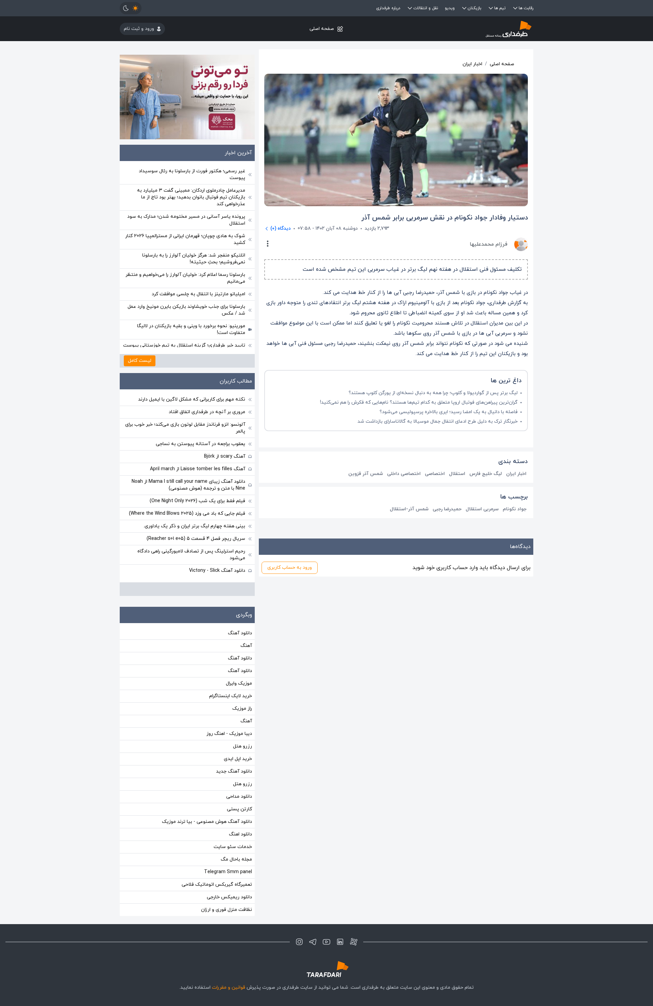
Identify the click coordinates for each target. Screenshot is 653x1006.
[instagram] (299, 942)
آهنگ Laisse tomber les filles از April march (197, 469)
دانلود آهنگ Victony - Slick (217, 570)
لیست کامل (139, 360)
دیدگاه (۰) (280, 228)
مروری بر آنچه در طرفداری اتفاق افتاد (207, 412)
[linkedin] (340, 942)
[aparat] (354, 942)
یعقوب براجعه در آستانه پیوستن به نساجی (200, 444)
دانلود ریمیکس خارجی (229, 897)
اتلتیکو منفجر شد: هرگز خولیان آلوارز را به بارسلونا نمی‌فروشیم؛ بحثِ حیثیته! (193, 258)
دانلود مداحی (239, 796)
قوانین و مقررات (228, 987)
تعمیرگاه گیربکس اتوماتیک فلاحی (217, 884)
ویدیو (450, 8)
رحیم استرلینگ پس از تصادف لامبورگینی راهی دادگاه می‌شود (191, 554)
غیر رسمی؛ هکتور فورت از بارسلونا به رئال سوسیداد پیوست (192, 174)
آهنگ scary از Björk (224, 456)
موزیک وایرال (239, 683)
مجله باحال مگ (236, 859)
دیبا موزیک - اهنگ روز (229, 733)
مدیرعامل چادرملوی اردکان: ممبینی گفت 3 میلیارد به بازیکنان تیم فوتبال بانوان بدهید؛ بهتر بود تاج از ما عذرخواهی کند (191, 197)
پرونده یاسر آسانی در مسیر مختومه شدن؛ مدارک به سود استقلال (186, 220)
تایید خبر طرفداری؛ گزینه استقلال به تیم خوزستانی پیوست (184, 345)
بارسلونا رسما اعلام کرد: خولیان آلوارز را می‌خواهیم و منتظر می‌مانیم (185, 278)
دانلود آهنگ (240, 633)
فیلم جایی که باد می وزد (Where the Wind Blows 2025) (187, 513)
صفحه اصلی (321, 28)
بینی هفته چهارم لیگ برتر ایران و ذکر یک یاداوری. (194, 526)
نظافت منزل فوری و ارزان (226, 909)
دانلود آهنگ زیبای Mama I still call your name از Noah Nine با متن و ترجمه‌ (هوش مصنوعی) (188, 485)
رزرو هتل (242, 746)
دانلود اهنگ (240, 834)
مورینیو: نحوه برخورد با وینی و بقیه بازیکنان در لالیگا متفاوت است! (191, 329)
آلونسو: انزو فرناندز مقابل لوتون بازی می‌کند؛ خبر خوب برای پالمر (185, 428)
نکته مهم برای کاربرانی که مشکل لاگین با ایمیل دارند (191, 399)
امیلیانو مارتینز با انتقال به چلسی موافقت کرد (198, 294)
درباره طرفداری (388, 8)
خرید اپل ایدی (238, 759)
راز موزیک (242, 708)
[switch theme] (130, 8)
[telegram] (313, 942)
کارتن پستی (239, 809)
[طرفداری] (464, 28)
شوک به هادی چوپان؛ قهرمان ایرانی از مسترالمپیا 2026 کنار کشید (185, 239)
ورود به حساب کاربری (289, 567)
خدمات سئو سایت (233, 847)
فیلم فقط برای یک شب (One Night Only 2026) (197, 501)
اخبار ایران (472, 64)
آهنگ (246, 645)
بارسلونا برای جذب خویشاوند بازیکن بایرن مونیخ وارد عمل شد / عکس (186, 310)
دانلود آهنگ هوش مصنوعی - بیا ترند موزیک (207, 821)
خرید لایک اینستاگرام (230, 696)
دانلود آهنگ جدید (234, 771)
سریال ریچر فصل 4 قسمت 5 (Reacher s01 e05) (196, 538)
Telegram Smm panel (228, 872)
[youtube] (326, 942)
